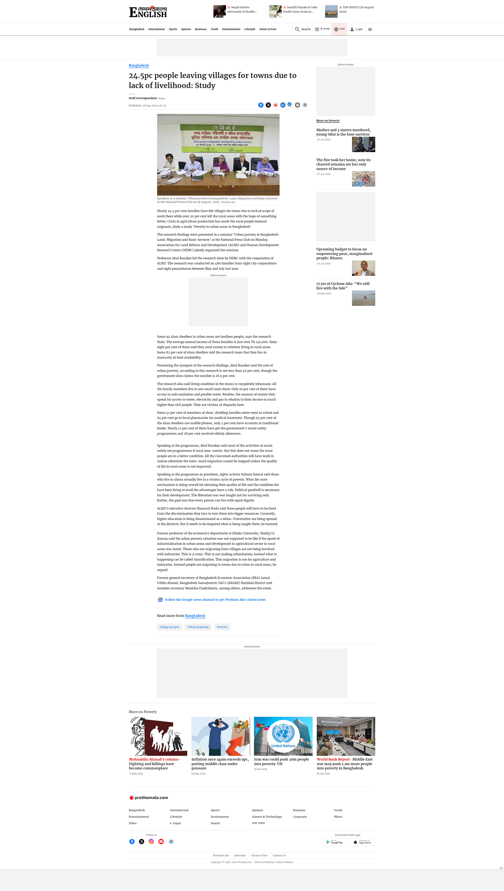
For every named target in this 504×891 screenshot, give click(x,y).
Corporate (300, 816)
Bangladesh (136, 29)
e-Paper (175, 823)
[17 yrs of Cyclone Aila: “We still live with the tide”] (363, 298)
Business (201, 29)
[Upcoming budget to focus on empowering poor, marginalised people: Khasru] (363, 268)
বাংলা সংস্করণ (258, 823)
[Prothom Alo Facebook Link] (133, 842)
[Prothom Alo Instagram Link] (153, 842)
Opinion (186, 29)
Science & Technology (267, 816)
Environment (220, 816)
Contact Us (279, 855)
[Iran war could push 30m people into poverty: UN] (283, 736)
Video (133, 823)
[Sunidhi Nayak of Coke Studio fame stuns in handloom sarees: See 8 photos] (275, 11)
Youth (214, 29)
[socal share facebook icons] (261, 107)
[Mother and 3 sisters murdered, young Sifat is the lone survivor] (363, 144)
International (156, 29)
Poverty (222, 627)
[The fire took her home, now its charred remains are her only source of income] (363, 179)
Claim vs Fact (267, 29)
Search (215, 823)
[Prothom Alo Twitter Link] (143, 842)
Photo (338, 816)
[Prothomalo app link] (334, 842)
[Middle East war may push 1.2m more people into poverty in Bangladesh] (346, 736)
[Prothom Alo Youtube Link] (163, 842)
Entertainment (231, 29)
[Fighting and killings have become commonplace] (158, 736)
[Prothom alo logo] (148, 799)
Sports (173, 29)
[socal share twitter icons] (268, 107)
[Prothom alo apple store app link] (362, 842)
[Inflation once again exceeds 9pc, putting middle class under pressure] (220, 736)
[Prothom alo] (148, 11)
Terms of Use (259, 855)
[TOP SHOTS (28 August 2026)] (331, 11)
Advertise (240, 855)
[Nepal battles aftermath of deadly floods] (219, 11)
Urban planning (198, 627)
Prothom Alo (221, 855)
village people (169, 627)
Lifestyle (249, 29)
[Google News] (171, 842)
